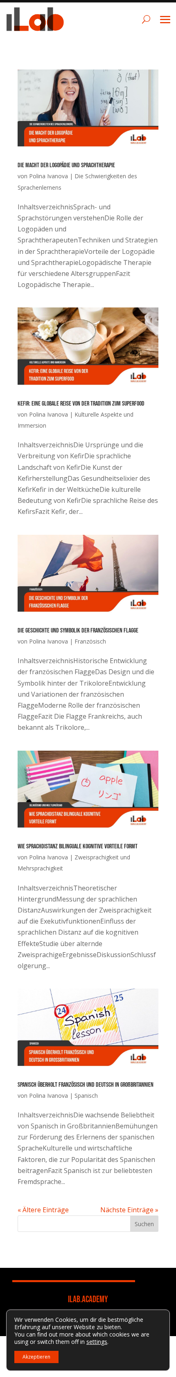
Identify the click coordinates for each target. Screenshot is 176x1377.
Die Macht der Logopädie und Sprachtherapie (66, 165)
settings (96, 1342)
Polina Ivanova (48, 176)
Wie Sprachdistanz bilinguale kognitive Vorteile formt (78, 846)
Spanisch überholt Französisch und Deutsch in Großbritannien (85, 1085)
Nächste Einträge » (129, 1209)
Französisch (90, 641)
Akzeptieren (36, 1356)
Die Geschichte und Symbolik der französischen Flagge (78, 631)
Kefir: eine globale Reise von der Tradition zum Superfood (81, 404)
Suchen (144, 1224)
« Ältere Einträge (43, 1209)
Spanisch (86, 1095)
